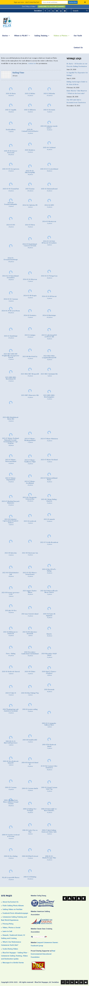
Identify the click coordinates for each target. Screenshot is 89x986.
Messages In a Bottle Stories (13, 962)
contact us (32, 63)
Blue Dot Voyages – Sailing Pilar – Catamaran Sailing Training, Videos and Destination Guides (14, 955)
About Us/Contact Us (10, 902)
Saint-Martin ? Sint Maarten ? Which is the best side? (77, 92)
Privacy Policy (8, 924)
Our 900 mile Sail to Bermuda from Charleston (76, 101)
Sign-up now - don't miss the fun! (26, 2)
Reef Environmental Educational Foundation (43, 954)
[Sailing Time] (6, 75)
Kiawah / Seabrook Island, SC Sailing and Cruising (13, 936)
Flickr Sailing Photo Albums (13, 905)
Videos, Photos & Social (11, 927)
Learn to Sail (7, 931)
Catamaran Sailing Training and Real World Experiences (14, 918)
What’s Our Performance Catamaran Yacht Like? (11, 943)
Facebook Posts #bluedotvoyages (15, 913)
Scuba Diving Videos (10, 949)
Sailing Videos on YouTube (12, 909)
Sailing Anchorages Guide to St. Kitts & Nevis (77, 83)
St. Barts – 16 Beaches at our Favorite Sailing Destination (77, 65)
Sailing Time (18, 72)
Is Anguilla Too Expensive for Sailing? (77, 74)
